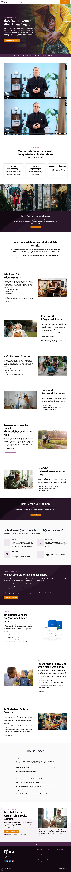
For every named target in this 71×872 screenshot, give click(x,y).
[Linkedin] (10, 861)
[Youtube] (13, 861)
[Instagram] (5, 861)
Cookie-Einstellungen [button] (63, 868)
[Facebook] (7, 861)
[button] (2, 869)
